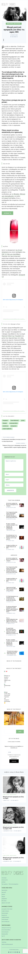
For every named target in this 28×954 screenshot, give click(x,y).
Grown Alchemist (14, 420)
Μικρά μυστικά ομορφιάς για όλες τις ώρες (13, 797)
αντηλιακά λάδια (13, 423)
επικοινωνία (5, 879)
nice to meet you (5, 921)
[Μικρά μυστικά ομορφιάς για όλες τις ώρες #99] (14, 845)
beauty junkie (5, 934)
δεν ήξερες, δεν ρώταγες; (13, 23)
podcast (3, 882)
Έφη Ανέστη (15, 36)
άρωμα (3, 896)
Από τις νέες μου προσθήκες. (11, 254)
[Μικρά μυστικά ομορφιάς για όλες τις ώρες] (14, 784)
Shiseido (5, 423)
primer (22, 420)
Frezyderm (5, 420)
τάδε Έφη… (4, 942)
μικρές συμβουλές (7, 428)
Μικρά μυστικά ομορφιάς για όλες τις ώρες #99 (13, 858)
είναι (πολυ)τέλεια (6, 929)
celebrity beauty (5, 917)
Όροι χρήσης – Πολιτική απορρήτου (10, 884)
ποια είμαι (4, 877)
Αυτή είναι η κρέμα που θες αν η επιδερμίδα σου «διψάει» (12, 559)
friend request (5, 919)
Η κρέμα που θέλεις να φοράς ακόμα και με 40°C (11, 580)
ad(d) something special (7, 944)
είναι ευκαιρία (5, 931)
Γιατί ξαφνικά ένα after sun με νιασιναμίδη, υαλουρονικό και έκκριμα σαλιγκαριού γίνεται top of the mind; (11, 569)
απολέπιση (5, 426)
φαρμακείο (4, 898)
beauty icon (4, 915)
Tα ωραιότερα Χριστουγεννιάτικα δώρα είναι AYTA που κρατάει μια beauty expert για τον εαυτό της (12, 631)
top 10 (3, 936)
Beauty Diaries (16, 949)
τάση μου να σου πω (6, 927)
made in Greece (5, 911)
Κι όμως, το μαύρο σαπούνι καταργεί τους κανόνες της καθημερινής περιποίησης (12, 642)
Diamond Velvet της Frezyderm (12, 336)
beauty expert (5, 913)
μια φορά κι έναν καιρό (7, 909)
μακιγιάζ (4, 892)
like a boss (4, 900)
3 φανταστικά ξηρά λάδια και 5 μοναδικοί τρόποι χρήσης (11, 589)
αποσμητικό (13, 426)
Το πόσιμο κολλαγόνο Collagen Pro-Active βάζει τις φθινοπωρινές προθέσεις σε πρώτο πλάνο (12, 609)
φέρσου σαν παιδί (6, 902)
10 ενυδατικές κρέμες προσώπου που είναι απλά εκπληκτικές (12, 652)
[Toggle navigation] (25, 9)
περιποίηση (4, 890)
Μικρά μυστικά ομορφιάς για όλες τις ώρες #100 (13, 827)
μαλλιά (3, 894)
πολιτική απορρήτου (14, 756)
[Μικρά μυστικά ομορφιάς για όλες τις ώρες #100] (14, 815)
